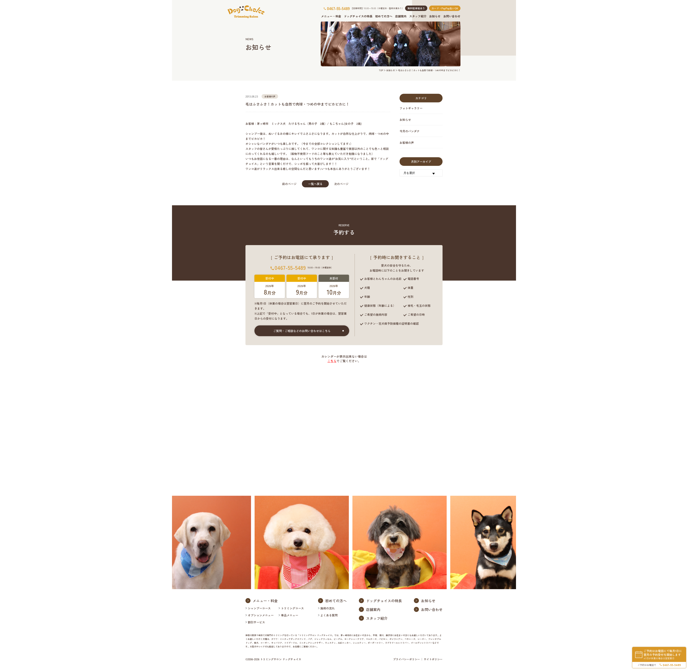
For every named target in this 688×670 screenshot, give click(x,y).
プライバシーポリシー (406, 659)
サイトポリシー (433, 659)
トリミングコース (292, 608)
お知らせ (435, 16)
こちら (331, 361)
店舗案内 (401, 16)
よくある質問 (329, 615)
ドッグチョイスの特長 (358, 16)
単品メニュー (289, 615)
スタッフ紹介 (417, 16)
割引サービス (256, 622)
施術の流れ (327, 608)
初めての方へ (383, 16)
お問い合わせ (451, 16)
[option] (206, 542)
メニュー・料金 (331, 16)
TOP (381, 70)
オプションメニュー (261, 615)
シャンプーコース (259, 608)
